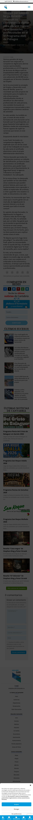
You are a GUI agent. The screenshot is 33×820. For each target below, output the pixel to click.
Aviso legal (26, 817)
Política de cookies (8, 817)
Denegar (16, 809)
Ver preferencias (16, 814)
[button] (30, 785)
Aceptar (16, 804)
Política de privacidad (18, 817)
